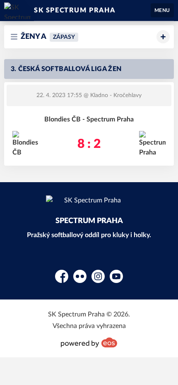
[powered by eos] (89, 342)
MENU (162, 10)
